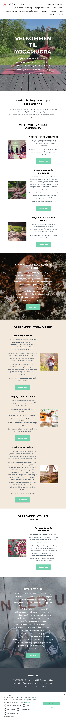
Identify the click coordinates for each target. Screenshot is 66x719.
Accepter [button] (51, 703)
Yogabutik (53, 11)
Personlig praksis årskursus (28, 11)
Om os (60, 11)
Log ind (60, 14)
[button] (22, 717)
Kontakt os (52, 14)
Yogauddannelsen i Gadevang (22, 8)
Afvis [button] (51, 707)
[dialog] (33, 705)
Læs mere (43, 161)
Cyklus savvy (44, 11)
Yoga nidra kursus (11, 11)
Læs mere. (28, 702)
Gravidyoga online (57, 8)
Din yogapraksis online (41, 8)
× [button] (64, 694)
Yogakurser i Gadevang (55, 4)
